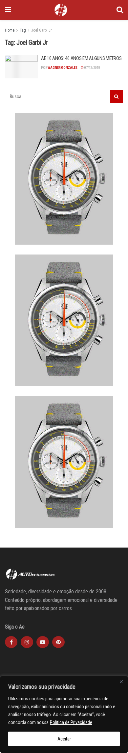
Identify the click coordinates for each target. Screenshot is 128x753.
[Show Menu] (8, 10)
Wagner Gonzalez (62, 67)
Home (9, 30)
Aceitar (64, 738)
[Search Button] (120, 10)
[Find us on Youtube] (42, 642)
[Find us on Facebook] (11, 642)
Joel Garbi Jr (41, 30)
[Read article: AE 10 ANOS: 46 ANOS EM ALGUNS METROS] (21, 67)
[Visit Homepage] (60, 9)
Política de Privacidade (71, 722)
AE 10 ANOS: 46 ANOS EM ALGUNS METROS (81, 58)
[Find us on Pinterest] (58, 642)
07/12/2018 (92, 67)
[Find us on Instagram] (27, 642)
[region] (64, 714)
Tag (23, 30)
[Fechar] (121, 682)
